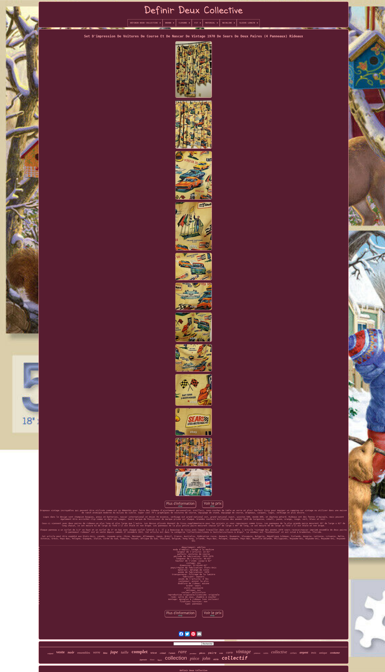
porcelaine (193, 653)
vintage (243, 651)
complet (140, 651)
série (216, 659)
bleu (105, 653)
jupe (114, 652)
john (206, 658)
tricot (154, 652)
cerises (293, 653)
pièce (194, 658)
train (221, 653)
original (50, 653)
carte (229, 652)
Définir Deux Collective (193, 670)
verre (96, 652)
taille (125, 652)
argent (304, 652)
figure (160, 660)
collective (279, 652)
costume (335, 652)
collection (176, 658)
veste (60, 652)
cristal (163, 653)
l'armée (172, 653)
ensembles (83, 652)
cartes (265, 653)
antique (323, 652)
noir (71, 652)
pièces (202, 653)
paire (212, 652)
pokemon (257, 653)
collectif (234, 658)
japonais (143, 659)
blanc (152, 659)
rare (182, 651)
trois (313, 652)
